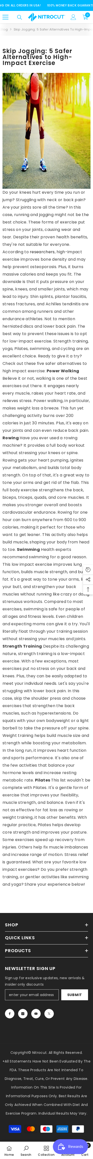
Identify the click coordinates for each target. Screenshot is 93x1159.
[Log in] (73, 17)
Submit (74, 994)
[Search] (20, 17)
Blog (4, 29)
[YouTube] (36, 1013)
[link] (26, 1150)
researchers (42, 252)
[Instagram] (23, 1013)
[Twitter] (49, 1013)
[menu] (5, 17)
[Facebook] (9, 1013)
